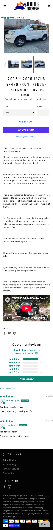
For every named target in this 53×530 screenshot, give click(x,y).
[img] (6, 396)
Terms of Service (11, 468)
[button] (8, 17)
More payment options (25, 136)
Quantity (40, 106)
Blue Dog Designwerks (18, 496)
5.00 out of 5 (33, 350)
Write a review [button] (27, 379)
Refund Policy (9, 460)
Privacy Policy (9, 464)
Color (5, 106)
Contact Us (8, 473)
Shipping (22, 99)
